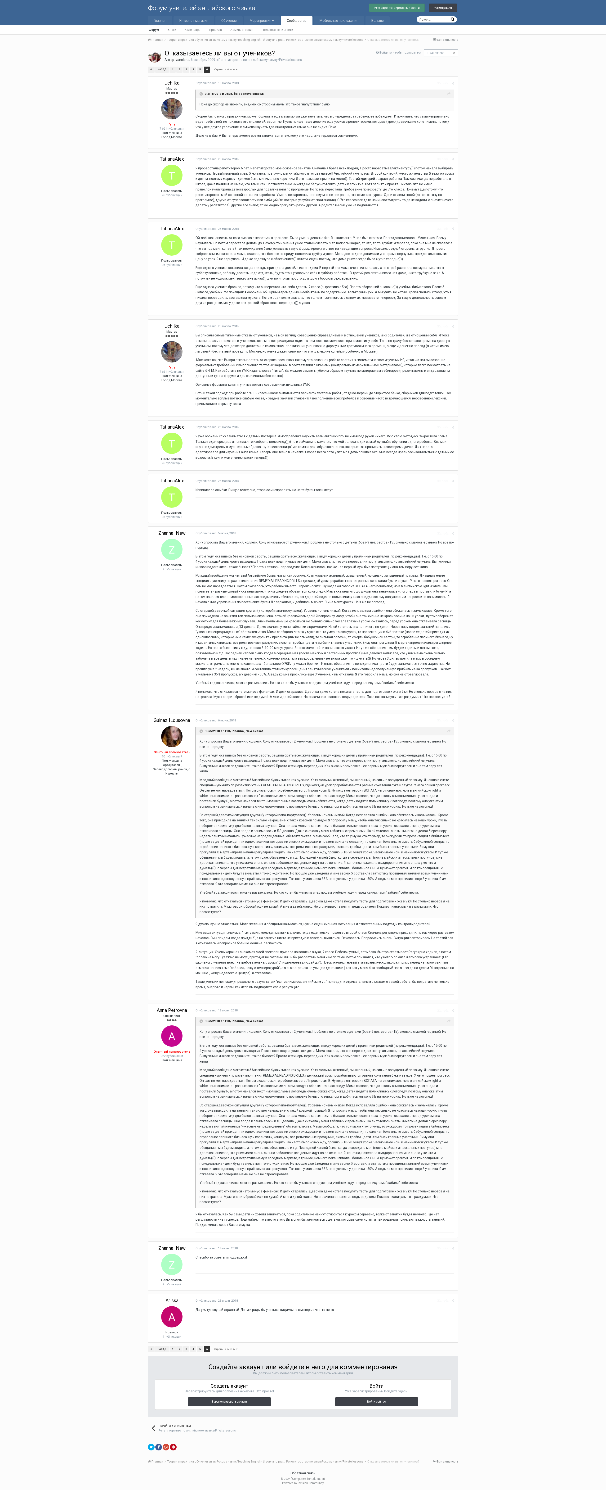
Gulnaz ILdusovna (172, 720)
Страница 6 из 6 (225, 69)
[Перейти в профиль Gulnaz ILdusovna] (172, 736)
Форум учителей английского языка (201, 8)
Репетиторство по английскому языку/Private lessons (260, 60)
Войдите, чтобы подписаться (400, 52)
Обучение (229, 21)
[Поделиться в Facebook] (158, 1447)
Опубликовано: (217, 83)
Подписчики (436, 52)
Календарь (193, 30)
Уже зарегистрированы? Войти (397, 7)
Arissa (171, 1300)
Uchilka (172, 83)
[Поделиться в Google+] (166, 1447)
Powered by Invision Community (303, 1483)
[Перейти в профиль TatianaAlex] (172, 175)
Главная (160, 21)
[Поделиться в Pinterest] (173, 1447)
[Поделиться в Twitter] (151, 1447)
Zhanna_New (172, 533)
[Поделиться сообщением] (453, 83)
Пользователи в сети (277, 30)
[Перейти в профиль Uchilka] (172, 108)
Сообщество (297, 21)
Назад (162, 69)
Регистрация (443, 7)
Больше (377, 21)
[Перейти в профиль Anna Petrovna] (172, 1036)
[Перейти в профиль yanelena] (154, 56)
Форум (154, 30)
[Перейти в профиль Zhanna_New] (172, 549)
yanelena (182, 60)
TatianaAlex (172, 159)
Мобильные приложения (339, 21)
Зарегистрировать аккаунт (229, 1401)
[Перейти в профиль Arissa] (172, 1316)
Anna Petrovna (172, 1010)
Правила (215, 30)
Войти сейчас (376, 1401)
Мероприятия (261, 21)
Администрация (241, 30)
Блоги (172, 30)
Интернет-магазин (193, 21)
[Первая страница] (151, 70)
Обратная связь (303, 1473)
